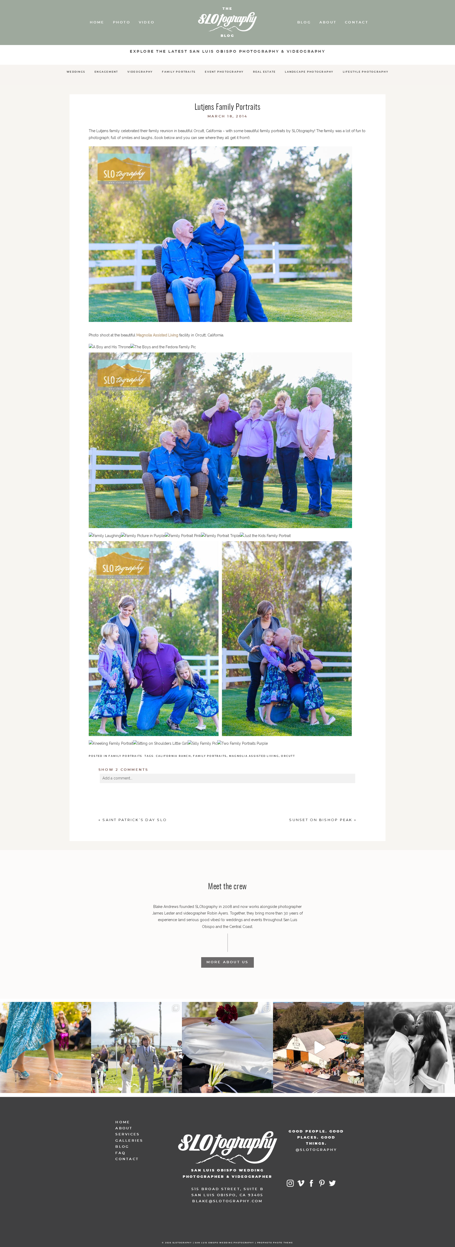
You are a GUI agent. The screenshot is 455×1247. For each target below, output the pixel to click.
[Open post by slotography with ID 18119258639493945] (45, 1047)
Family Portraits (179, 72)
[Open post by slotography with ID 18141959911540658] (409, 1047)
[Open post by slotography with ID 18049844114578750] (318, 1047)
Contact (356, 22)
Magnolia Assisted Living (157, 335)
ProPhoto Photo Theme (275, 1243)
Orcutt (288, 756)
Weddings (76, 72)
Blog (304, 22)
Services (127, 1134)
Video (147, 22)
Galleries (129, 1140)
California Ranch (173, 756)
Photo (121, 22)
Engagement (106, 72)
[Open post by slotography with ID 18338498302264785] (136, 1047)
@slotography (316, 1150)
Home (97, 22)
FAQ (120, 1153)
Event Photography (224, 72)
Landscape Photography (309, 72)
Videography (140, 72)
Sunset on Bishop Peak (320, 820)
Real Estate (264, 72)
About (328, 22)
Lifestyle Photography (365, 72)
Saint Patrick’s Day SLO (134, 820)
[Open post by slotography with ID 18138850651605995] (227, 1047)
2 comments (123, 770)
